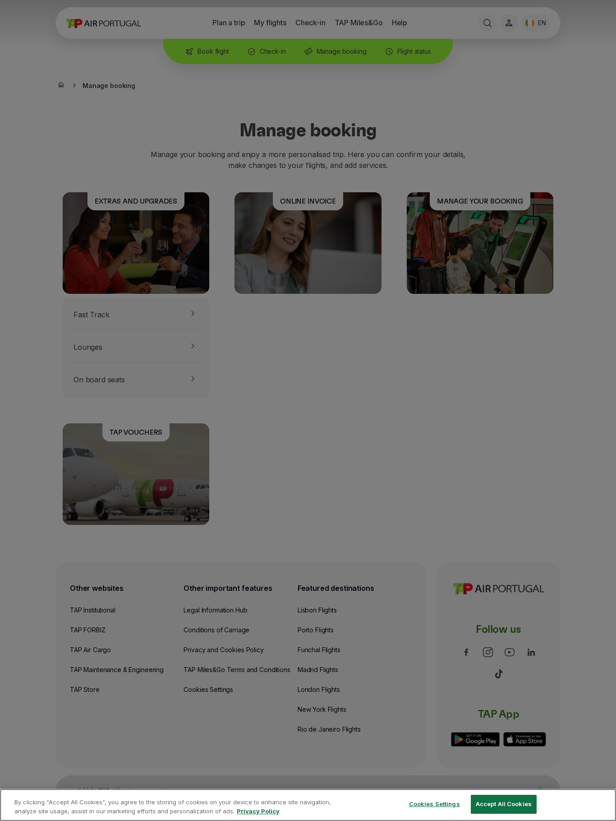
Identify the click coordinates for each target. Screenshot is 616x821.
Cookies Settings (434, 803)
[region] (308, 805)
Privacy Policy (258, 811)
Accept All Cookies (504, 803)
